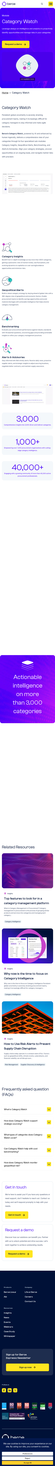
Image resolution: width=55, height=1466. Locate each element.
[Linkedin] (10, 1390)
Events (7, 1322)
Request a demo (13, 44)
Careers (29, 1297)
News (6, 1317)
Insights (8, 1313)
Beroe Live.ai (10, 1292)
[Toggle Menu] (50, 4)
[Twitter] (15, 1390)
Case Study (9, 1331)
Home (5, 92)
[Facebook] (4, 1390)
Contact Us (30, 1301)
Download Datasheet (18, 764)
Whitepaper (9, 1336)
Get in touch (14, 1215)
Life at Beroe (31, 1292)
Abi (5, 1297)
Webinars (8, 1327)
